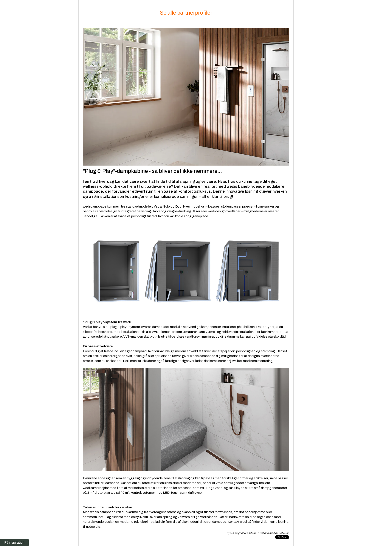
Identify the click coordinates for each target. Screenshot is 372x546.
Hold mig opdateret (89, 425)
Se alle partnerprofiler (186, 13)
